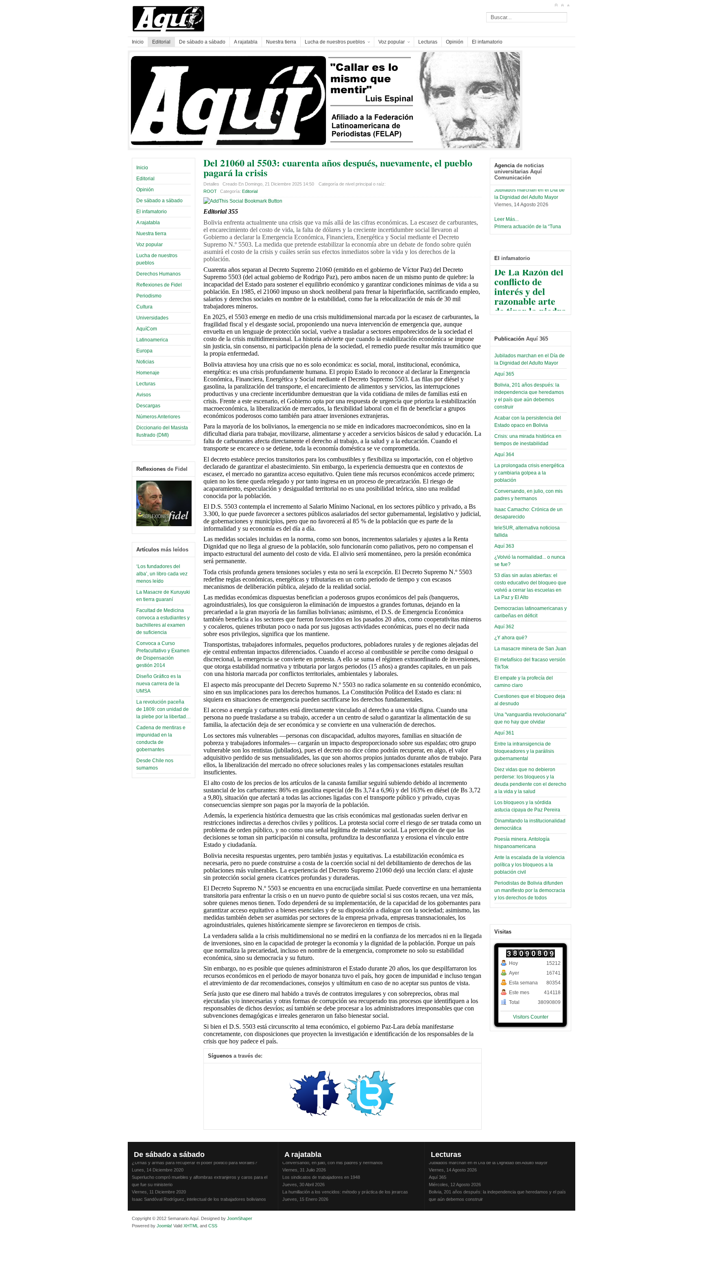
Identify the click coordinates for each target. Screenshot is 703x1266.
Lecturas (145, 384)
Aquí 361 (504, 733)
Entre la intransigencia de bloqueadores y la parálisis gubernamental (524, 751)
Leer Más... (506, 213)
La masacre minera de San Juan (530, 649)
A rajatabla (148, 222)
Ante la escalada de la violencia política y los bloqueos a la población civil (529, 865)
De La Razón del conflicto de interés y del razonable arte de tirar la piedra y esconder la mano (530, 294)
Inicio (142, 168)
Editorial (145, 178)
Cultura (144, 307)
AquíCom (146, 329)
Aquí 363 (504, 546)
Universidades (152, 318)
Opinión (145, 189)
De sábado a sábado (159, 200)
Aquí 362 (504, 627)
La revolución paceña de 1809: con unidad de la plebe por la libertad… (163, 709)
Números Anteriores (158, 417)
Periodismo (149, 296)
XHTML (191, 1225)
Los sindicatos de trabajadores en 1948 (321, 1170)
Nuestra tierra (151, 233)
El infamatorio (151, 211)
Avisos (143, 395)
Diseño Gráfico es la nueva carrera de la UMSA (158, 683)
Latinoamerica (152, 340)
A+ (556, 5)
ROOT (210, 191)
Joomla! (163, 1225)
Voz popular (149, 244)
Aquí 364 (504, 454)
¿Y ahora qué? (510, 638)
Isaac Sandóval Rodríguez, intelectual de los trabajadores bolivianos (199, 1192)
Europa (144, 351)
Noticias (145, 362)
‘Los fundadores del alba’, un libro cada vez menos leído (162, 574)
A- (568, 5)
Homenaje (147, 373)
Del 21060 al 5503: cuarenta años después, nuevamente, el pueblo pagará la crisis (337, 167)
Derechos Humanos (158, 274)
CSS (212, 1225)
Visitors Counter (530, 1017)
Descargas (148, 406)
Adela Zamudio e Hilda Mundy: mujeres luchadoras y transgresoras (348, 1200)
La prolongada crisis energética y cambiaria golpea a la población (529, 473)
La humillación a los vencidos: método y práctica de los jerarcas (345, 1185)
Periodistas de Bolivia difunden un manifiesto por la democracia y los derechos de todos (529, 890)
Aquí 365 (504, 374)
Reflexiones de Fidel (159, 285)
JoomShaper (239, 1218)
